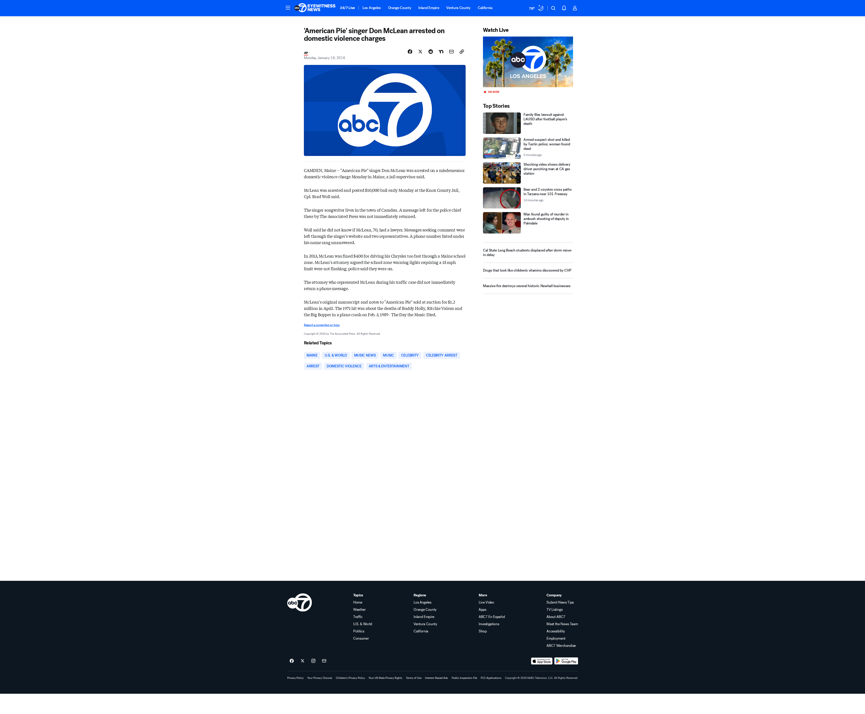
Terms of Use (413, 678)
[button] (288, 7)
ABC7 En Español (492, 617)
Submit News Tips (560, 602)
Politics (358, 631)
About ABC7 (555, 617)
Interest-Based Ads (436, 678)
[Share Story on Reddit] (431, 51)
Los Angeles (371, 7)
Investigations (489, 624)
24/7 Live (347, 7)
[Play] (528, 62)
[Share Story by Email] (451, 51)
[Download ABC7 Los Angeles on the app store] (542, 661)
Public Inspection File (464, 678)
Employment (555, 638)
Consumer (361, 638)
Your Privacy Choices (319, 678)
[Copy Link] (462, 51)
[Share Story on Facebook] (410, 51)
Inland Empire (428, 7)
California (485, 7)
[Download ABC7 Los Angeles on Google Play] (566, 661)
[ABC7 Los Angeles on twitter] (302, 661)
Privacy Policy (295, 678)
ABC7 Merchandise (561, 646)
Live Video (486, 602)
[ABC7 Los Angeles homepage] (314, 8)
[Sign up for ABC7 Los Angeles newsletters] (324, 661)
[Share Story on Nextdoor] (441, 51)
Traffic (358, 617)
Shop (483, 631)
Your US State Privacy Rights (385, 678)
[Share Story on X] (420, 51)
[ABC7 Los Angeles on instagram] (313, 661)
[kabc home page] (299, 602)
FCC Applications (491, 678)
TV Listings (554, 609)
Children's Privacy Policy (350, 678)
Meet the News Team (562, 624)
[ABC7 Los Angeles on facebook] (291, 661)
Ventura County (458, 7)
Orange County (399, 7)
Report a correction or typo (321, 325)
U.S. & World (362, 624)
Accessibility (555, 631)
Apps (482, 609)
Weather (359, 609)
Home (357, 602)
